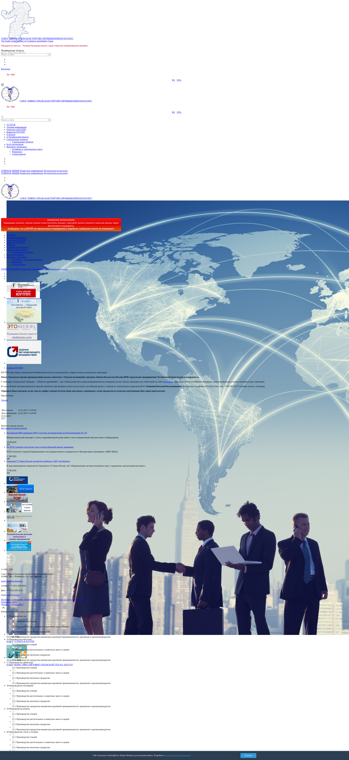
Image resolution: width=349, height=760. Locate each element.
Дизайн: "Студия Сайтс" (12, 604)
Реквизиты (17, 152)
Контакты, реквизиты (17, 147)
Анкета (4, 400)
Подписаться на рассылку (56, 171)
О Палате (11, 134)
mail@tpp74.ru (13, 595)
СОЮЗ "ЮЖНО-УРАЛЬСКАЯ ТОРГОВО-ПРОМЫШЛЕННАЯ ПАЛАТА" (37, 38)
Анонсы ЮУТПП (15, 368)
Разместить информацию (31, 171)
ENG (179, 80)
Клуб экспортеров (15, 144)
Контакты (5, 69)
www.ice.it (168, 382)
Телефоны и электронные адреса (27, 149)
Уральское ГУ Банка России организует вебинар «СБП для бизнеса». (39, 461)
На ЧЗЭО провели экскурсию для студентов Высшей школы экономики (40, 447)
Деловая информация (16, 127)
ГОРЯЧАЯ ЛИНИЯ (10, 171)
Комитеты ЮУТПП (16, 132)
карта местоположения (11, 581)
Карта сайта (77, 599)
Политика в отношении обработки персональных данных (28, 599)
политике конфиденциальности (178, 755)
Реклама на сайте (63, 599)
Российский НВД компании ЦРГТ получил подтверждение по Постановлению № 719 (47, 433)
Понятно (248, 755)
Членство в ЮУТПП (16, 129)
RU (173, 80)
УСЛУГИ (11, 125)
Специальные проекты (17, 139)
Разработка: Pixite (9, 602)
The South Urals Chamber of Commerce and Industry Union (27, 41)
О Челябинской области (18, 137)
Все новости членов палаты (14, 428)
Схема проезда (19, 154)
